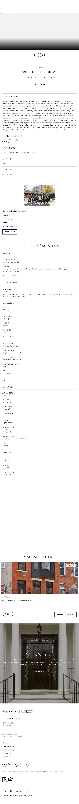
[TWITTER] (27, 765)
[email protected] (8, 226)
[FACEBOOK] (4, 765)
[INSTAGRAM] (10, 765)
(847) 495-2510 (7, 723)
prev (36, 55)
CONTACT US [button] (10, 232)
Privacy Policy (26, 796)
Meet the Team (8, 746)
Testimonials (6, 753)
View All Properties (65, 614)
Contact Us (6, 756)
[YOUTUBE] (16, 765)
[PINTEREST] (21, 765)
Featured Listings (8, 750)
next (42, 55)
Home (4, 743)
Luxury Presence (22, 791)
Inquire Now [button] (39, 84)
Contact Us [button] (40, 672)
